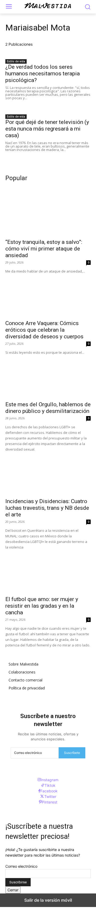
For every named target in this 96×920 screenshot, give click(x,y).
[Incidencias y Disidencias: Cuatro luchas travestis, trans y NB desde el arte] (48, 473)
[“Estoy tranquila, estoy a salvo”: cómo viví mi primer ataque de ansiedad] (48, 214)
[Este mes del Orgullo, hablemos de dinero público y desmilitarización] (48, 376)
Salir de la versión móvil (48, 900)
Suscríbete (72, 753)
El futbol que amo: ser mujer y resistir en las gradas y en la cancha (41, 606)
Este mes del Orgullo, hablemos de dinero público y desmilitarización (48, 407)
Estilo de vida (16, 61)
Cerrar (12, 890)
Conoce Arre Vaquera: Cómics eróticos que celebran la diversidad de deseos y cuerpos (44, 330)
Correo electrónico (21, 866)
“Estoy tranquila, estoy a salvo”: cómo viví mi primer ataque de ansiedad (43, 248)
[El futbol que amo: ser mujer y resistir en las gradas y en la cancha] (48, 571)
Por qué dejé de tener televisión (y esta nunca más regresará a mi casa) (47, 129)
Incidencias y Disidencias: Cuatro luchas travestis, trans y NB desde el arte (47, 508)
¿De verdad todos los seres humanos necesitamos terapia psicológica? (42, 73)
